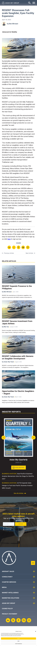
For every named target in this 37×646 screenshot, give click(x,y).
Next (33, 438)
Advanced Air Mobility (9, 32)
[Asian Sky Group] (10, 3)
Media (4, 587)
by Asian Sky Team (8, 362)
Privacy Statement (9, 614)
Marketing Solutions (10, 598)
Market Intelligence (10, 592)
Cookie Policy (7, 608)
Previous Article (9, 253)
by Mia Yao (5, 327)
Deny (18, 641)
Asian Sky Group (8, 603)
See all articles (18, 493)
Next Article (29, 253)
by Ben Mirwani (12, 24)
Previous (4, 438)
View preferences (18, 643)
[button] (35, 631)
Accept (18, 638)
